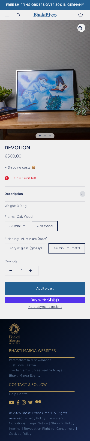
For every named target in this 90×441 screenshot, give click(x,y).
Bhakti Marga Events (24, 376)
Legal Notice (39, 423)
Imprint (15, 429)
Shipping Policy (63, 423)
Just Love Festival (22, 365)
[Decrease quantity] (12, 270)
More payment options (45, 307)
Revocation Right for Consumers (49, 429)
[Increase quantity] (32, 270)
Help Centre (18, 394)
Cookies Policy (20, 434)
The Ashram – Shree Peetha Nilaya (35, 370)
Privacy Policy (34, 418)
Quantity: (11, 261)
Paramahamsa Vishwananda (30, 360)
